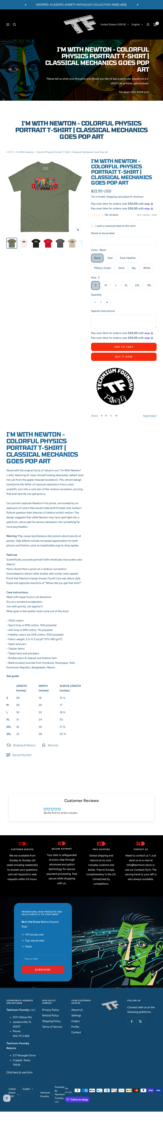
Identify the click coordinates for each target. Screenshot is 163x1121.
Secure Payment (22, 754)
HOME (10, 152)
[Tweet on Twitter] (111, 416)
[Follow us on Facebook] (131, 1021)
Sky (134, 267)
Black (97, 257)
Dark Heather (128, 257)
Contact (76, 1032)
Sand (121, 267)
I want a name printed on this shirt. (115, 225)
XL (126, 285)
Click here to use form (19, 1072)
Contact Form (142, 869)
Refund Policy (50, 1015)
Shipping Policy (51, 1021)
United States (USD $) (113, 24)
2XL (137, 285)
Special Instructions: (103, 311)
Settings (76, 1015)
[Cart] (155, 24)
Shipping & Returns (24, 745)
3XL (149, 285)
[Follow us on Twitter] (140, 1021)
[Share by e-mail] (116, 416)
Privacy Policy (50, 1009)
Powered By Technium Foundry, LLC (60, 1094)
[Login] (148, 24)
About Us (77, 1009)
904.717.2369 (21, 1036)
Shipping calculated (117, 196)
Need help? (150, 415)
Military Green (102, 267)
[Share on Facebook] (101, 416)
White (146, 267)
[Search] (14, 24)
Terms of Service (52, 1026)
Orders (75, 1021)
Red (110, 257)
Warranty (53, 745)
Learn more (110, 4)
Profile (75, 1026)
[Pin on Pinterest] (106, 416)
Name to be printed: (103, 233)
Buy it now (124, 356)
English (136, 24)
